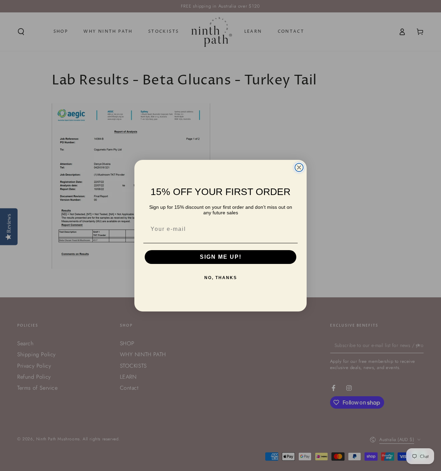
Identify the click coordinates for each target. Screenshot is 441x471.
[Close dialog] (299, 167)
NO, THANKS (220, 277)
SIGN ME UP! (221, 257)
